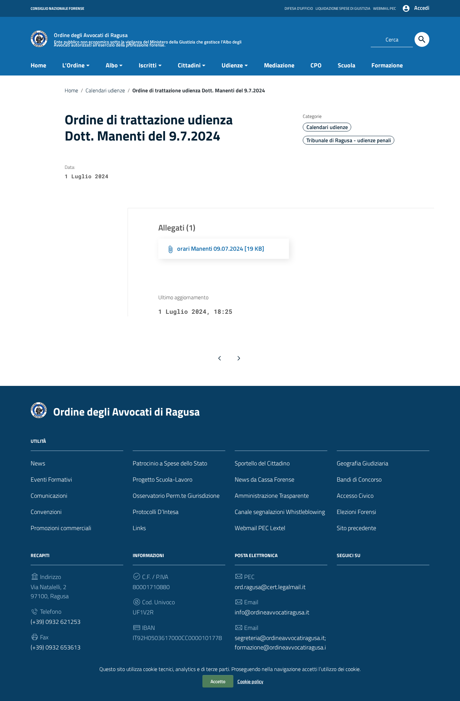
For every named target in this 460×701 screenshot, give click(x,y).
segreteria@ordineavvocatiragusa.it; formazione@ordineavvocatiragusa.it (280, 647)
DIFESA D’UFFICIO (299, 8)
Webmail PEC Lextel (260, 527)
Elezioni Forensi (356, 511)
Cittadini (189, 65)
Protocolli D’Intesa (155, 511)
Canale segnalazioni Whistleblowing (280, 511)
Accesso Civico (355, 495)
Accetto (217, 681)
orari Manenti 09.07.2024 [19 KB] (220, 248)
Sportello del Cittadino (262, 463)
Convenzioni (46, 511)
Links (139, 527)
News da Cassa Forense (264, 479)
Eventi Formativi (51, 479)
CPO (316, 65)
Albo (112, 65)
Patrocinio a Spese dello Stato (170, 463)
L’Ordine (73, 65)
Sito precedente (356, 527)
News (38, 463)
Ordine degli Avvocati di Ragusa (126, 411)
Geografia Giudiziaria (362, 463)
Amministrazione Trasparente (272, 495)
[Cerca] (422, 39)
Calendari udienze (105, 90)
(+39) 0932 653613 (55, 647)
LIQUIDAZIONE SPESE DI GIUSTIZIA (343, 8)
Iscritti (148, 65)
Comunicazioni (49, 495)
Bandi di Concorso (359, 479)
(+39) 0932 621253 (55, 621)
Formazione (387, 65)
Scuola (346, 65)
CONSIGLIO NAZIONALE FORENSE (57, 8)
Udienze (232, 65)
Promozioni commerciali (61, 527)
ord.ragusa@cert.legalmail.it (270, 586)
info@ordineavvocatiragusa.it (272, 612)
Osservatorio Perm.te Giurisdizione (176, 495)
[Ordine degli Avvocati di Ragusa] (39, 38)
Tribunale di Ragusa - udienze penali (348, 140)
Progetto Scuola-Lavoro (162, 479)
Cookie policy (250, 681)
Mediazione (279, 65)
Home (38, 65)
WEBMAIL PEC (384, 8)
